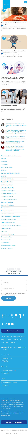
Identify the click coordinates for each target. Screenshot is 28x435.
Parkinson (4, 231)
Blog (21, 339)
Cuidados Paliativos (7, 182)
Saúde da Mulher (6, 240)
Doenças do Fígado (7, 196)
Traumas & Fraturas (6, 248)
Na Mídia (4, 339)
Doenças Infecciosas (7, 202)
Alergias (3, 158)
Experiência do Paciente (8, 219)
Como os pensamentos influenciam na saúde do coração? (13, 23)
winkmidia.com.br (21, 430)
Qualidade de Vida (6, 237)
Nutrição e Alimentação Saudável (11, 225)
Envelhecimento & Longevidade (10, 216)
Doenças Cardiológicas (8, 190)
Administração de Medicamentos (11, 156)
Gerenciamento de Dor (8, 222)
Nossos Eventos (13, 339)
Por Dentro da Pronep (7, 234)
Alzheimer (4, 161)
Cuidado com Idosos (7, 179)
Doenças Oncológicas (7, 205)
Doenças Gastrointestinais (9, 199)
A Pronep (9, 337)
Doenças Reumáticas (7, 213)
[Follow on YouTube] (12, 324)
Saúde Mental (5, 242)
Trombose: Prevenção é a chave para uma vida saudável (15, 142)
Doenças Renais (6, 208)
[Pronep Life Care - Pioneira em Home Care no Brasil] (6, 4)
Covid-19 (3, 176)
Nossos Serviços (18, 337)
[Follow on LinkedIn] (9, 324)
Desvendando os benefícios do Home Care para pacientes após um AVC (16, 125)
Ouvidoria (4, 342)
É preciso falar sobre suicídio (9, 105)
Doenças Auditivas (6, 185)
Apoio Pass (4, 164)
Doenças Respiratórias (7, 211)
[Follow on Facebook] (3, 324)
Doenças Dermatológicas (8, 193)
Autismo (3, 170)
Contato (12, 342)
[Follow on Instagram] (6, 324)
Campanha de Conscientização (10, 173)
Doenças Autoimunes (7, 187)
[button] (25, 2)
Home (3, 337)
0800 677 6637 (15, 347)
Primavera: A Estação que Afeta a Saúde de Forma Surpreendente (15, 137)
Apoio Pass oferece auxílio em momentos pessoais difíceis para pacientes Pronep (12, 78)
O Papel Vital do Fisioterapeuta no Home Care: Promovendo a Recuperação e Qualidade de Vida (16, 131)
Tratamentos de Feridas (8, 245)
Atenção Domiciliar (6, 167)
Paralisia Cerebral (6, 228)
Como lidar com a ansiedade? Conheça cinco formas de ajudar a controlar (13, 51)
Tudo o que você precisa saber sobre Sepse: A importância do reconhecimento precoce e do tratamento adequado (15, 148)
